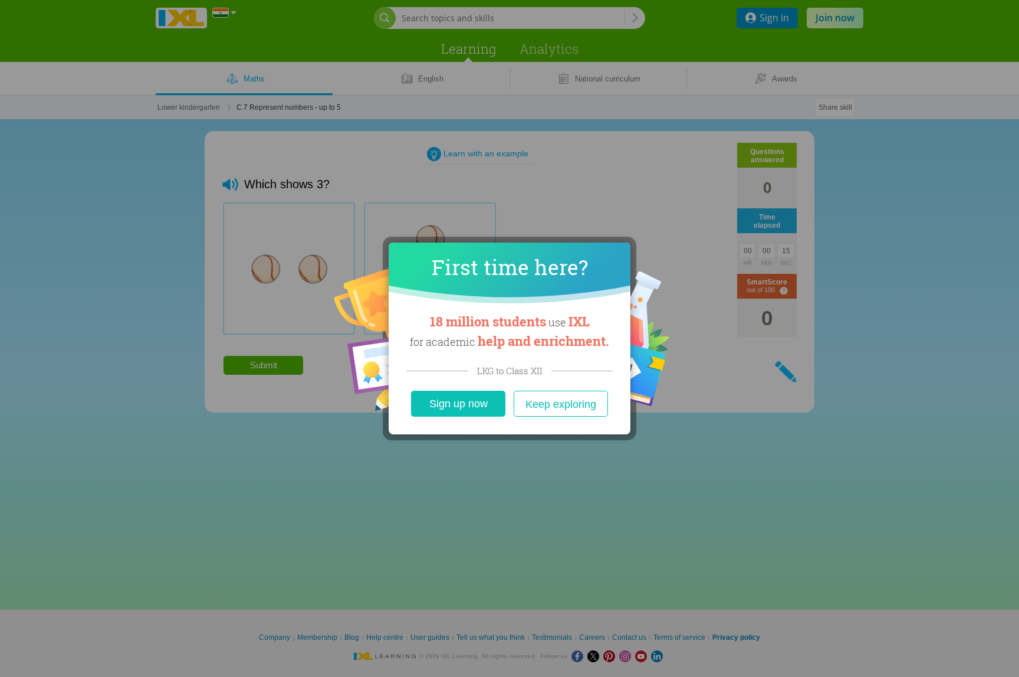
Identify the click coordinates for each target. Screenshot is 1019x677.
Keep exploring (560, 404)
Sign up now (458, 404)
